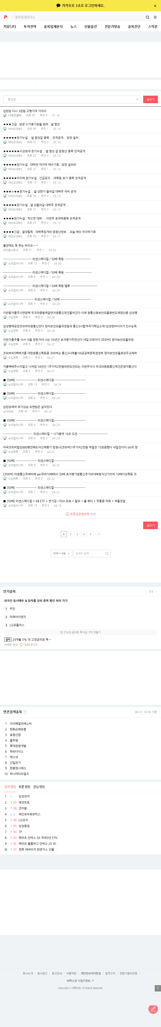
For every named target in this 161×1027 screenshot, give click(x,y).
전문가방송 (112, 27)
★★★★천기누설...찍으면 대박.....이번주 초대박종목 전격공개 (41, 218)
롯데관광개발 (18, 746)
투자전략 (30, 27)
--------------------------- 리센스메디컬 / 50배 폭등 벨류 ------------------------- (50, 286)
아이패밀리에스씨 (21, 723)
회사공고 (42, 973)
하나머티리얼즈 (19, 773)
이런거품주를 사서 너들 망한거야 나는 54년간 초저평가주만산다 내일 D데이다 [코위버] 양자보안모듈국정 (68, 339)
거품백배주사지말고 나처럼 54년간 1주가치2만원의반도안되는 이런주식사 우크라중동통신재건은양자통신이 (70, 366)
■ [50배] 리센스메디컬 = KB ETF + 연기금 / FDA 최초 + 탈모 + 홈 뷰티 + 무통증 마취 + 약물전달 (64, 501)
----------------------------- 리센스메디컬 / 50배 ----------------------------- (47, 299)
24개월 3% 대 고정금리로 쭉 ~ (27, 639)
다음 (156, 591)
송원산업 (15, 734)
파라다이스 (16, 751)
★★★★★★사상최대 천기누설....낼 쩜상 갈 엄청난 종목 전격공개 (44, 151)
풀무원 (14, 740)
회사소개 (28, 973)
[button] (73, 99)
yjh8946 (8, 411)
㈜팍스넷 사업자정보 (78, 980)
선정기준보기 (25, 712)
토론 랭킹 (24, 786)
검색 (147, 17)
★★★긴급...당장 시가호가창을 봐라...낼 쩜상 (31, 124)
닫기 (155, 5)
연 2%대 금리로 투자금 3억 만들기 (80, 632)
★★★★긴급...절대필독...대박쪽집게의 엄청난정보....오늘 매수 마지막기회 (49, 232)
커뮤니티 (9, 27)
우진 (10, 608)
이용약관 (71, 973)
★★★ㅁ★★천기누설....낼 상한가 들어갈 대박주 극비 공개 (39, 191)
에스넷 (14, 757)
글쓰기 (151, 99)
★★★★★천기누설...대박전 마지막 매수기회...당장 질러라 (39, 164)
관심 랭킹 (39, 786)
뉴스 (73, 27)
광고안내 (57, 973)
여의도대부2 (15, 128)
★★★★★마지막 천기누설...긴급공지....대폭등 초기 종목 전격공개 (44, 178)
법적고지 (110, 973)
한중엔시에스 (18, 768)
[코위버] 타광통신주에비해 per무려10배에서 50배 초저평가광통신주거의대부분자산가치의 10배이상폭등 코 (69, 474)
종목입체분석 (53, 27)
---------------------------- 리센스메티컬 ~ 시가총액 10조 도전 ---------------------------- (55, 434)
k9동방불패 (14, 115)
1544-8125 (30, 644)
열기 (158, 988)
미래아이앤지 (15, 616)
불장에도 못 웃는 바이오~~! (20, 245)
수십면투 (13, 317)
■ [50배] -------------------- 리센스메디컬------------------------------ (44, 380)
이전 (146, 591)
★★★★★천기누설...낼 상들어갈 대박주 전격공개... (35, 205)
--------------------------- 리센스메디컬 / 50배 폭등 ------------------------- (47, 259)
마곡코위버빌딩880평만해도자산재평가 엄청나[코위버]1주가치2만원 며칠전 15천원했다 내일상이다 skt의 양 (70, 447)
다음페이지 (99, 534)
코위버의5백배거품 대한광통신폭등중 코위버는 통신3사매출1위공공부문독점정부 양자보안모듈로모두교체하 (70, 353)
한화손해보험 (18, 729)
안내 (83, 514)
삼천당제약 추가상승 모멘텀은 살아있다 (27, 407)
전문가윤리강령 (128, 973)
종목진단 (134, 27)
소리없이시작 (15, 263)
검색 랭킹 (10, 786)
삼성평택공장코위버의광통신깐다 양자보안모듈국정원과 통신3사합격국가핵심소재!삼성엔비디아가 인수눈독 (70, 326)
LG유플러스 (14, 625)
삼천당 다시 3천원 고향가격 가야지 (24, 111)
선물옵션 (90, 27)
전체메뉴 (157, 17)
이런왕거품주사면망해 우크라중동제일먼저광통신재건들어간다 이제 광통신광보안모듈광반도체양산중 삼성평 (70, 313)
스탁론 (153, 27)
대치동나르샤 (10, 250)
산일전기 (15, 762)
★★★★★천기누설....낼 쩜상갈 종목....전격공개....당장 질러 (40, 138)
